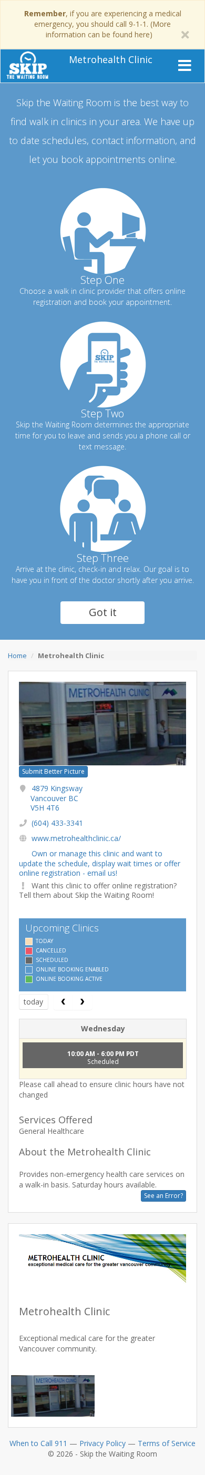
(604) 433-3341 (57, 823)
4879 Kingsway (56, 797)
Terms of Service (167, 1443)
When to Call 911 (38, 1443)
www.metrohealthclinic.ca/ (76, 838)
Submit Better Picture (53, 771)
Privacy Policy (102, 1443)
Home (17, 655)
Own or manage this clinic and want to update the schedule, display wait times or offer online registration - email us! (99, 862)
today (33, 1002)
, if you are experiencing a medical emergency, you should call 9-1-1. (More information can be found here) (102, 23)
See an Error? (163, 1195)
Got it (103, 612)
